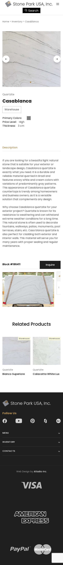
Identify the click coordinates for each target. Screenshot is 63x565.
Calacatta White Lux (46, 374)
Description (9, 147)
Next (57, 59)
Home (5, 21)
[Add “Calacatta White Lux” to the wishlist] (58, 345)
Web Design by (31, 471)
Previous (6, 59)
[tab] (10, 147)
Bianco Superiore (13, 374)
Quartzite (8, 94)
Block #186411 (11, 264)
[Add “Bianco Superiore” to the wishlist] (28, 345)
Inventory (17, 21)
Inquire (50, 265)
